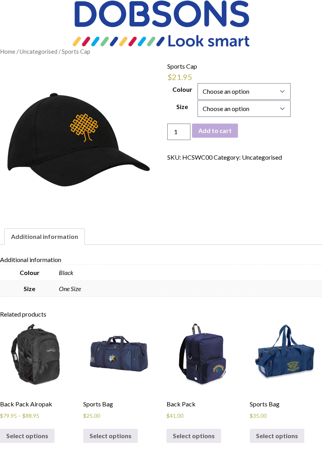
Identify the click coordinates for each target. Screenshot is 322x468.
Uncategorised (38, 51)
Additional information (44, 236)
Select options (27, 435)
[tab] (44, 236)
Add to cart (215, 130)
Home (7, 51)
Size (182, 106)
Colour (182, 89)
